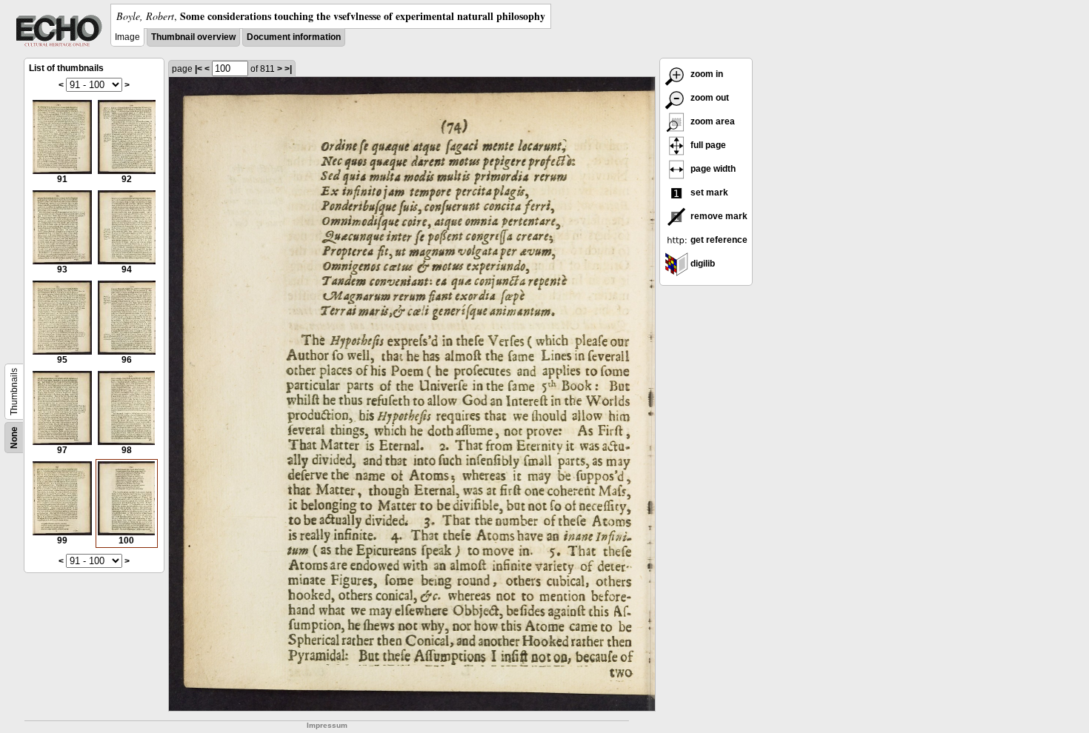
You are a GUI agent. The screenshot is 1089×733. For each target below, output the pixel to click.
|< (198, 69)
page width (712, 169)
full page (707, 145)
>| (288, 69)
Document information (294, 37)
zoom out (708, 98)
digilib (701, 263)
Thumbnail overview (193, 37)
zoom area (711, 121)
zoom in (705, 74)
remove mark (717, 216)
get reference (717, 240)
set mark (708, 192)
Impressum (327, 725)
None (14, 437)
